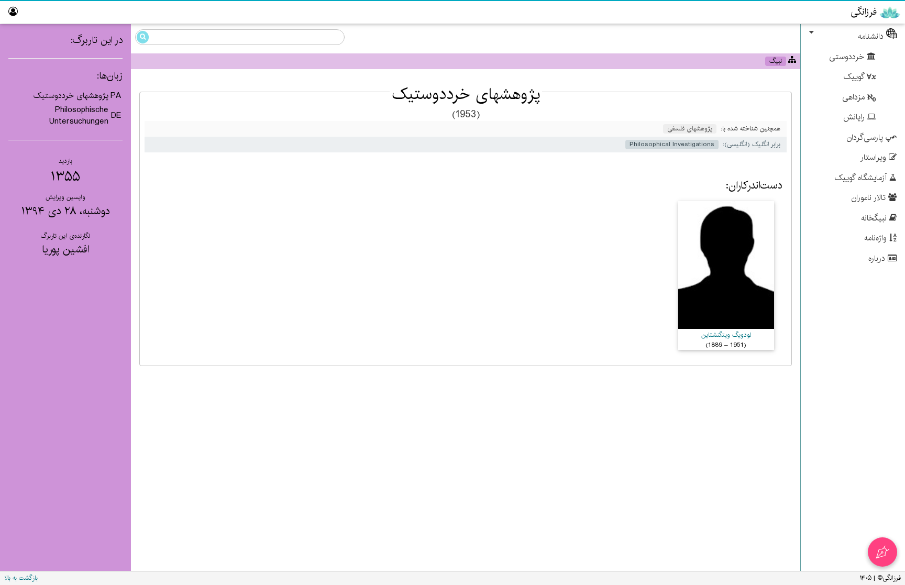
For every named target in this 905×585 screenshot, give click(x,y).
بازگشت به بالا (21, 578)
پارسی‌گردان (866, 137)
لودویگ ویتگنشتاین (726, 335)
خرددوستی (848, 56)
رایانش (855, 117)
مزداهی (854, 97)
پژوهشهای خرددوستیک (71, 95)
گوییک (855, 76)
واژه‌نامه (876, 238)
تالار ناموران (870, 197)
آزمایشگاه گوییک (862, 177)
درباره (878, 258)
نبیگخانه (875, 218)
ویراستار (874, 157)
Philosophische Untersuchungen (78, 115)
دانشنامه (872, 36)
